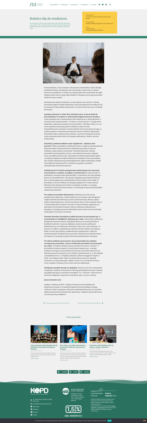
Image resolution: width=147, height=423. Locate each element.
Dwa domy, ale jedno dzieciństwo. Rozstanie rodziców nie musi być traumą (73, 347)
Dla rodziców (89, 16)
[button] (110, 4)
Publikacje (64, 5)
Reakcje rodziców (106, 16)
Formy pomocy (95, 16)
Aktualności (88, 23)
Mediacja (101, 16)
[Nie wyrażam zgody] (144, 420)
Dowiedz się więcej (35, 358)
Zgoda (109, 420)
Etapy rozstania (109, 23)
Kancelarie (74, 5)
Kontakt (93, 5)
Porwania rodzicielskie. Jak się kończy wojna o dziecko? (101, 346)
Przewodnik (54, 5)
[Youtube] (102, 4)
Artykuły (93, 23)
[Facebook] (99, 4)
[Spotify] (106, 4)
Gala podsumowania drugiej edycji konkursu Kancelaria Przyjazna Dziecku (44, 347)
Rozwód (87, 18)
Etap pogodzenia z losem (100, 23)
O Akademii (84, 5)
